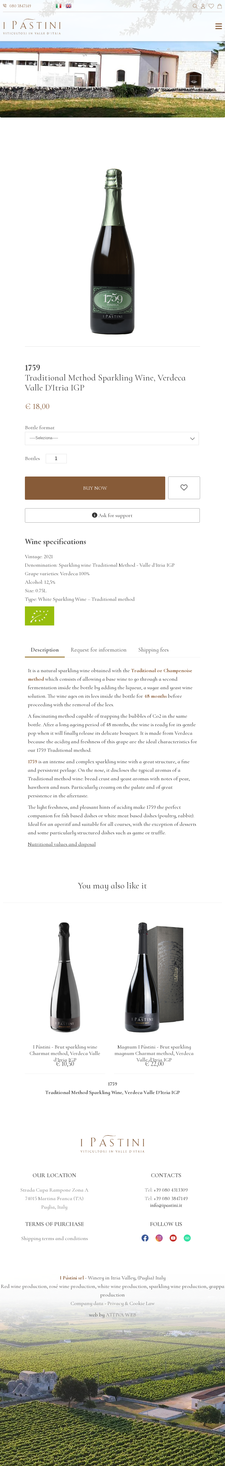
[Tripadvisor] (187, 1240)
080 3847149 (20, 6)
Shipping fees (153, 649)
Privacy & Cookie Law (131, 1303)
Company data (87, 1303)
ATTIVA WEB (121, 1314)
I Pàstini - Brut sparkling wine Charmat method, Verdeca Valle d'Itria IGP (65, 1053)
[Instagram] (159, 1240)
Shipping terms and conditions (54, 1238)
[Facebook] (145, 1240)
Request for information (99, 649)
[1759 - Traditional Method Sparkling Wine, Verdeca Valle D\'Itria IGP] (112, 333)
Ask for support (114, 515)
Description (45, 649)
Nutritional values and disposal (62, 844)
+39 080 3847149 (171, 1198)
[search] (195, 7)
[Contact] (219, 7)
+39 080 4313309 (171, 1190)
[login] (203, 7)
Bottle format (39, 427)
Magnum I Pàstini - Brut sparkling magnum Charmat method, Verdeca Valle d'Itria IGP (154, 1053)
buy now (95, 488)
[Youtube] (173, 1240)
